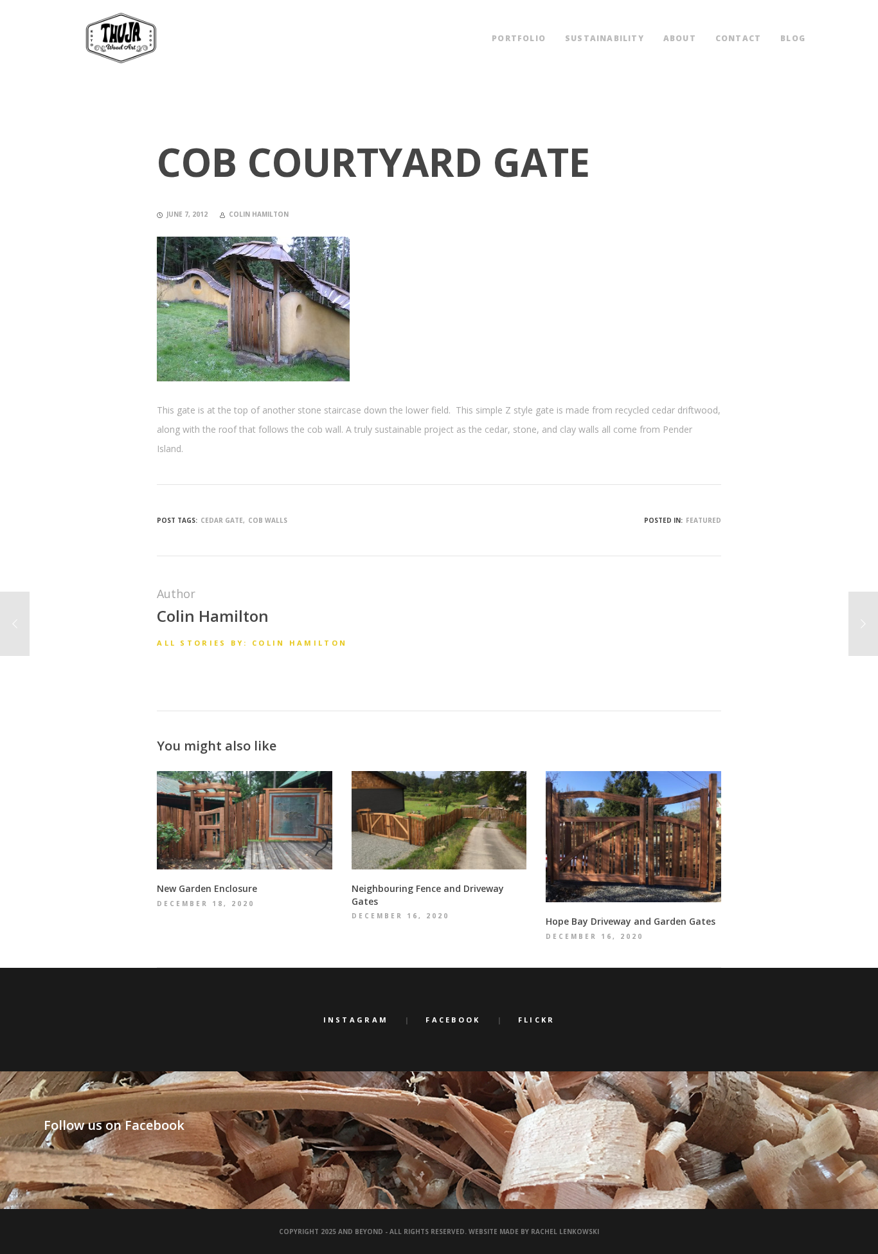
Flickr (536, 1019)
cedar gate (222, 520)
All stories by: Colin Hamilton (252, 643)
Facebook (453, 1019)
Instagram (356, 1019)
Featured (703, 520)
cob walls (267, 520)
